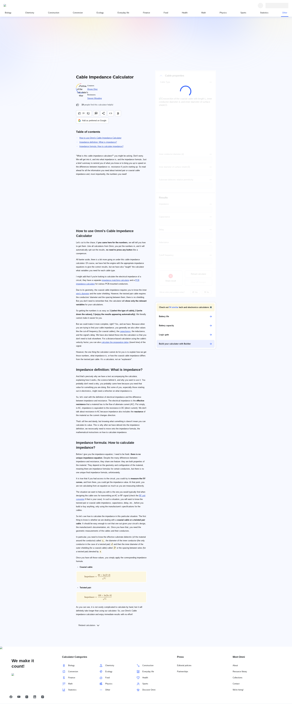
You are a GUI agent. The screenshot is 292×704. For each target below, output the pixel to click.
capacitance (125, 331)
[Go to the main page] (18, 5)
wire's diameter (82, 293)
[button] (185, 307)
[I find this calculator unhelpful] (89, 113)
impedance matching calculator (115, 280)
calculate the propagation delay (115, 342)
